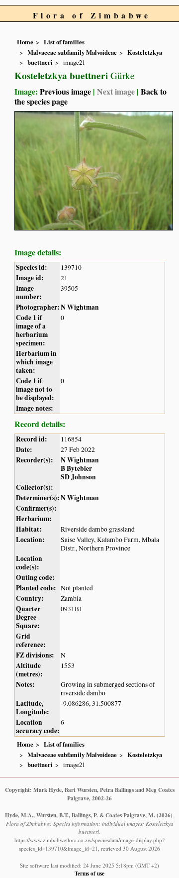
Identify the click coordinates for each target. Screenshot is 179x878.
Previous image (65, 91)
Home (25, 41)
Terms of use (89, 873)
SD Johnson (78, 477)
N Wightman (80, 307)
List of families (64, 41)
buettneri (40, 62)
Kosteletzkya (144, 52)
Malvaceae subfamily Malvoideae (72, 52)
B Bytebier (76, 468)
